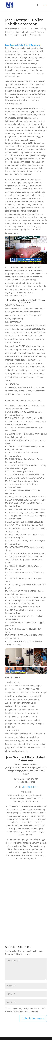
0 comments (35, 35)
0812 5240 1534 (30, 787)
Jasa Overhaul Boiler (20, 32)
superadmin (13, 28)
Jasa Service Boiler (19, 35)
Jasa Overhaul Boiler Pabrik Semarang (31, 301)
